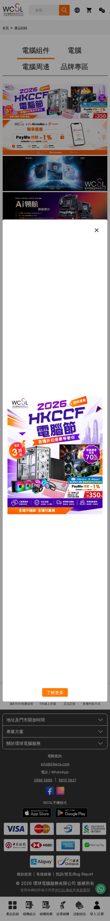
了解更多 (55, 692)
